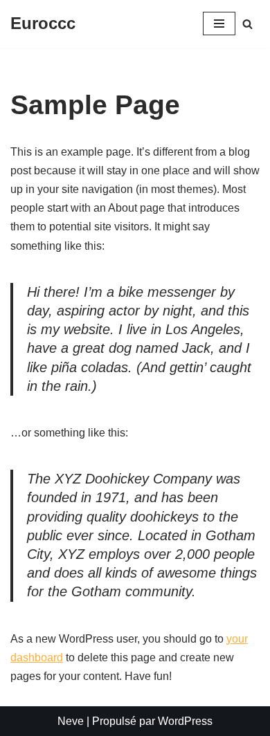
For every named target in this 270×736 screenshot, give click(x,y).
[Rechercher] (247, 24)
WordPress (185, 721)
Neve (70, 721)
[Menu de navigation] (219, 23)
